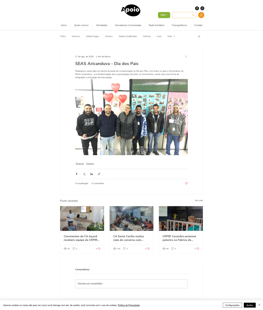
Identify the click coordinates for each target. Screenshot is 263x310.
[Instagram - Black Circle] (202, 8)
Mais (170, 36)
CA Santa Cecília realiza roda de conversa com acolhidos (128, 238)
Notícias (147, 36)
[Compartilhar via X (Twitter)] (84, 174)
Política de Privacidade (129, 305)
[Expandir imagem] (131, 117)
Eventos (109, 36)
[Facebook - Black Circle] (197, 8)
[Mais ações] (186, 56)
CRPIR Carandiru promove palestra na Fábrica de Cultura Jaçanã (179, 238)
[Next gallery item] (184, 117)
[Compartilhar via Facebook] (76, 174)
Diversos (76, 36)
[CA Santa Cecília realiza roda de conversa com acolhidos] (132, 218)
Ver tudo (199, 200)
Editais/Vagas (92, 36)
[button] (199, 36)
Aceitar (249, 305)
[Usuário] (201, 15)
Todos (63, 36)
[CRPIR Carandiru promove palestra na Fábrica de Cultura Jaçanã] (181, 218)
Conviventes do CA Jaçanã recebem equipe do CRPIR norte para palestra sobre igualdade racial (80, 238)
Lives (159, 36)
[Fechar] (259, 305)
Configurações (232, 305)
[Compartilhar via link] (99, 174)
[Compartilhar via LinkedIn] (91, 174)
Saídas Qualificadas (128, 36)
